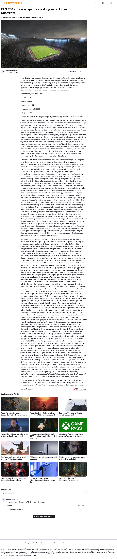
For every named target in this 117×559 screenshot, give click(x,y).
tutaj (35, 555)
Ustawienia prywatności (85, 543)
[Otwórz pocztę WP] (96, 3)
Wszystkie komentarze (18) (43, 516)
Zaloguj (108, 3)
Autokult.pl (66, 3)
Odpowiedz (10, 505)
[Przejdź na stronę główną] (3, 4)
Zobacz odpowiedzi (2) (16, 509)
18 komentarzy (72, 71)
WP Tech (28, 3)
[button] (101, 3)
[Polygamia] (15, 3)
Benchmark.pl (38, 3)
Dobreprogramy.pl (52, 3)
